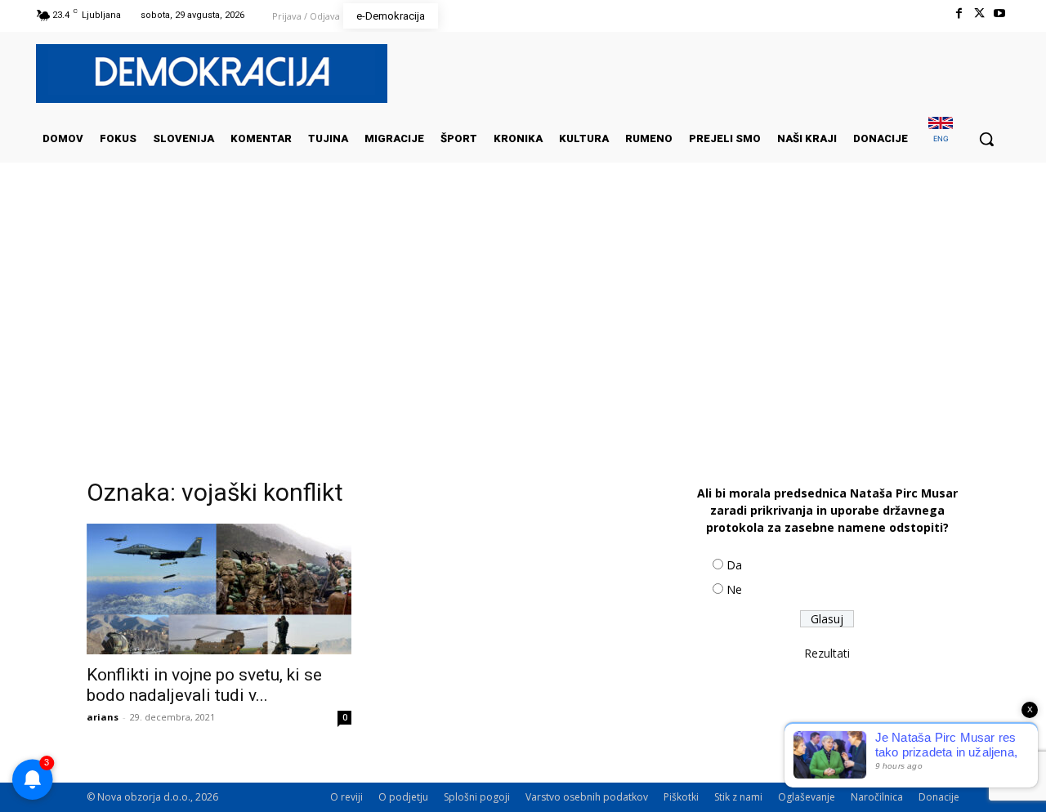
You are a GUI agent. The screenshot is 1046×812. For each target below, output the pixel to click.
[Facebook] (958, 13)
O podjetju (403, 797)
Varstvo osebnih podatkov (586, 797)
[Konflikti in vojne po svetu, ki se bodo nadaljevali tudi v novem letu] (219, 589)
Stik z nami (738, 797)
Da (734, 565)
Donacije (939, 797)
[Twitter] (979, 13)
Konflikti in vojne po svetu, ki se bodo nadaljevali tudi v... (204, 685)
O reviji (346, 797)
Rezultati (827, 653)
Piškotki (681, 797)
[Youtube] (1000, 13)
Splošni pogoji (477, 797)
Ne (734, 589)
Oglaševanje (806, 797)
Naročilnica (877, 797)
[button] (986, 139)
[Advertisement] (523, 326)
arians (102, 717)
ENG (941, 138)
